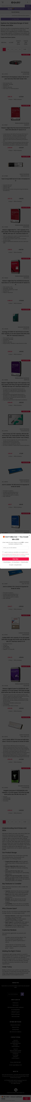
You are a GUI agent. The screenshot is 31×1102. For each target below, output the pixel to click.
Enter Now (15, 559)
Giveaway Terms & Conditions (18, 554)
